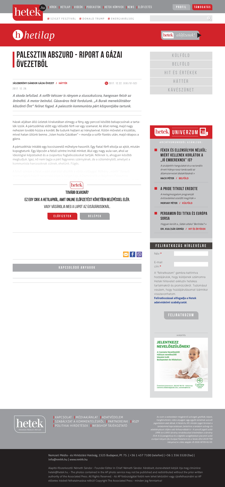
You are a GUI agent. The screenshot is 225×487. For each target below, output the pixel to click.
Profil (181, 7)
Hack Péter (167, 178)
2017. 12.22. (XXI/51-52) (122, 83)
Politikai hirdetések (71, 425)
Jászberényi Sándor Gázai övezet (33, 83)
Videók (78, 7)
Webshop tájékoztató (109, 425)
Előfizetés (145, 7)
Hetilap (65, 7)
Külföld (187, 202)
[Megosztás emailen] (126, 254)
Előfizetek (63, 216)
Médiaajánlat (87, 417)
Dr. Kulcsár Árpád (172, 228)
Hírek (53, 7)
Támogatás (202, 7)
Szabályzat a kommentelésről (79, 421)
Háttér (63, 83)
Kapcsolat (63, 417)
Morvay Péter (169, 202)
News (131, 7)
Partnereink (118, 421)
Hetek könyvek (114, 7)
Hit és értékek (197, 228)
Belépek (95, 216)
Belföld (184, 178)
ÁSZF (135, 421)
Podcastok (94, 7)
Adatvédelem (112, 417)
